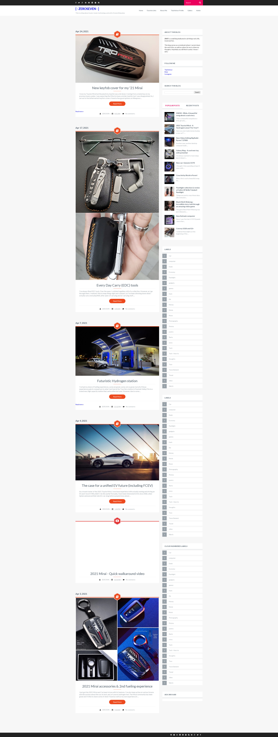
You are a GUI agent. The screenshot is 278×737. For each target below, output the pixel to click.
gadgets (172, 283)
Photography (173, 321)
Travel (171, 375)
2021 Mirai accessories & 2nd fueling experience (117, 686)
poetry (171, 332)
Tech (170, 348)
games (171, 288)
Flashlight (172, 277)
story (170, 343)
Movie (171, 310)
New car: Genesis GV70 (185, 163)
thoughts (172, 359)
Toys (170, 364)
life (170, 299)
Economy (172, 272)
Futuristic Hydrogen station (117, 381)
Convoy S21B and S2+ (185, 228)
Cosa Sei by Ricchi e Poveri (186, 175)
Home (141, 10)
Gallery (190, 10)
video (171, 381)
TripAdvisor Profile (177, 10)
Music (171, 315)
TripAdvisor (168, 70)
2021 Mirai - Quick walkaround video (117, 574)
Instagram (168, 74)
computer (172, 261)
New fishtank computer (185, 216)
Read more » (79, 111)
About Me (163, 10)
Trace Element (174, 370)
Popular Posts (172, 105)
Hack (170, 294)
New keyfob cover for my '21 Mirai (117, 88)
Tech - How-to (174, 353)
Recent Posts (192, 105)
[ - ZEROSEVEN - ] (87, 9)
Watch (171, 386)
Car (170, 256)
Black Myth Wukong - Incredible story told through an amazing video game (187, 204)
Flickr (166, 72)
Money (171, 305)
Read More (117, 104)
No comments (130, 114)
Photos (171, 326)
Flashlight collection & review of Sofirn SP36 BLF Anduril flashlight (188, 190)
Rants (171, 337)
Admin (198, 10)
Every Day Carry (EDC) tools (117, 285)
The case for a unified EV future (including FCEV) (117, 485)
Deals (171, 267)
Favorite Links (151, 10)
